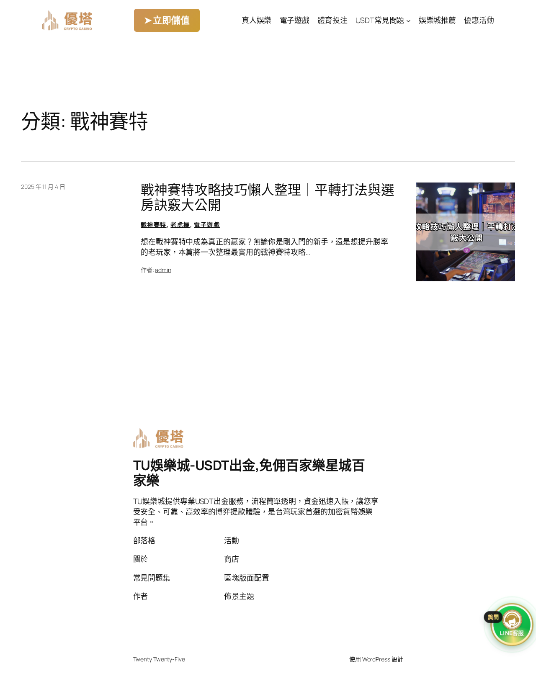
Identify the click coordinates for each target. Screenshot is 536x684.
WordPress (376, 659)
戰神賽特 (154, 225)
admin (163, 270)
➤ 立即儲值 (167, 20)
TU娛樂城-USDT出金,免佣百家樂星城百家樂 (249, 472)
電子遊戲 (207, 225)
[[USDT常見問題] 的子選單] (408, 20)
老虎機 (180, 225)
